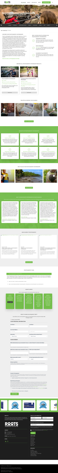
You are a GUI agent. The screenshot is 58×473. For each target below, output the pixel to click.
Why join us (32, 437)
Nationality (12, 334)
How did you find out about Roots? (36, 334)
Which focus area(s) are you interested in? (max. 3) (19, 350)
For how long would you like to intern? (36, 357)
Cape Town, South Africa (12, 436)
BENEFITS (29, 25)
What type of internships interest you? (37, 422)
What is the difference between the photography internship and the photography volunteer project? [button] (26, 284)
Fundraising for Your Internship (35, 453)
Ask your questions (14, 362)
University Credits (33, 455)
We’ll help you (38, 47)
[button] (29, 121)
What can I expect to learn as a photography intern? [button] (17, 281)
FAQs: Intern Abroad (33, 452)
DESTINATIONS (35, 25)
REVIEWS (40, 25)
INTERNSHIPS (15, 25)
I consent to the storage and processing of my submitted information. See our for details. (29, 388)
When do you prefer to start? (15, 357)
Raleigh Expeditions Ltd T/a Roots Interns (6, 470)
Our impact (32, 439)
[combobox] (29, 345)
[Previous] (4, 109)
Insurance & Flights (33, 451)
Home (1, 30)
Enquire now (32, 444)
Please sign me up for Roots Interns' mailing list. (20, 391)
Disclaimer (32, 443)
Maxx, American (24, 216)
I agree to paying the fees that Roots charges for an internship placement (24, 377)
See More (4, 216)
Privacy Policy (45, 384)
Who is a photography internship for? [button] (15, 273)
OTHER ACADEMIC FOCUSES (22, 25)
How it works (32, 438)
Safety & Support (33, 454)
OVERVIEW (9, 25)
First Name (12, 324)
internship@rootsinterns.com (10, 434)
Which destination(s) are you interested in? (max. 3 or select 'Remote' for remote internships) (27, 342)
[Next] (54, 109)
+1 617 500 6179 (8, 433)
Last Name (31, 324)
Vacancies (32, 441)
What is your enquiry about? (34, 349)
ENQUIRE (48, 25)
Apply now (32, 445)
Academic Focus (5, 30)
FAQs (44, 25)
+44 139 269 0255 (9, 432)
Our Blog (31, 450)
